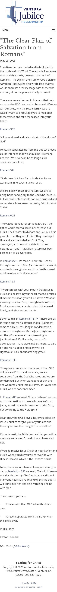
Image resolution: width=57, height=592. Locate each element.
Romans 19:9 (7, 281)
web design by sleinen (25, 587)
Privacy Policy (28, 582)
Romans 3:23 (7, 129)
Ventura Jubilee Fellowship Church (28, 13)
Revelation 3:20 (16, 471)
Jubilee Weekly (22, 546)
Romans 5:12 (10, 261)
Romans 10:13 (8, 360)
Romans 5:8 (7, 170)
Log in (39, 587)
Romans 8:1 (10, 397)
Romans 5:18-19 (28, 318)
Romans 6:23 (7, 215)
